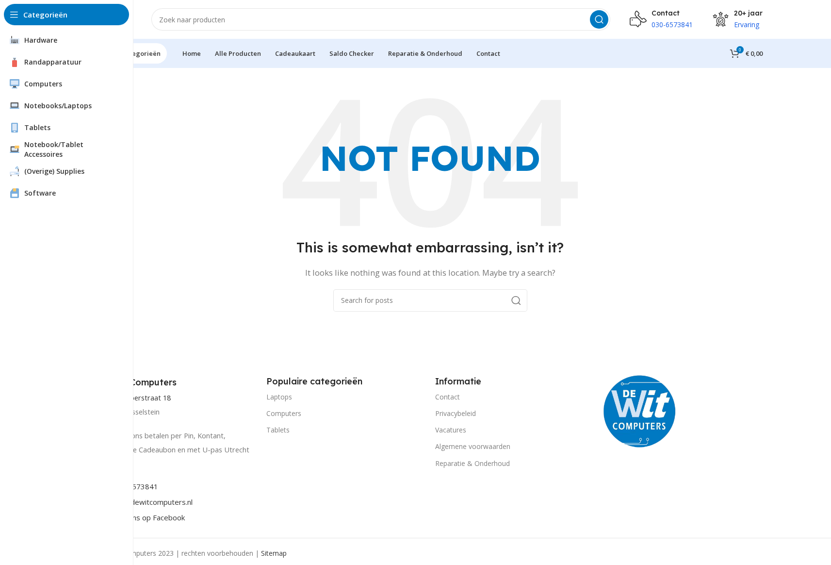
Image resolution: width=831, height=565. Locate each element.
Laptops (279, 396)
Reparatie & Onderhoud (472, 463)
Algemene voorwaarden (472, 446)
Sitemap (274, 553)
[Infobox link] (138, 382)
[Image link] (639, 410)
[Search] (599, 19)
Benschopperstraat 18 (134, 397)
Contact (447, 396)
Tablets (278, 429)
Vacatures (450, 429)
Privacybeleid (455, 413)
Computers (283, 413)
